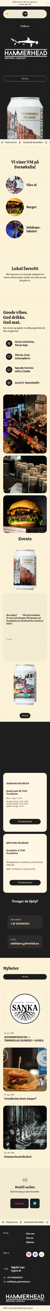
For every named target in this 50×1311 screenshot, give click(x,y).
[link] (35, 1203)
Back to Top (42, 1308)
